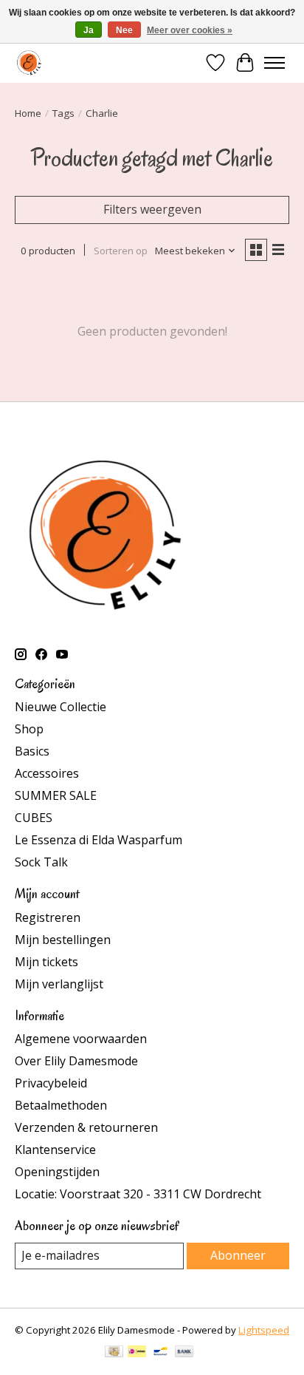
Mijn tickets (46, 962)
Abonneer (238, 1255)
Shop (29, 729)
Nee (124, 30)
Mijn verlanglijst (59, 984)
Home (28, 113)
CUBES (33, 817)
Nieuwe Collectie (60, 707)
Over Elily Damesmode (76, 1061)
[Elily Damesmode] (29, 62)
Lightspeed (263, 1330)
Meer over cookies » (189, 30)
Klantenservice (55, 1149)
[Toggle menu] (274, 63)
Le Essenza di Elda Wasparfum (98, 840)
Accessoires (47, 773)
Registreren (47, 917)
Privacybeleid (51, 1083)
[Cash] (114, 1352)
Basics (32, 751)
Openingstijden (57, 1172)
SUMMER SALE (56, 795)
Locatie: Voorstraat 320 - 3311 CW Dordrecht (138, 1194)
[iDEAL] (137, 1352)
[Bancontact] (160, 1352)
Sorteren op (121, 250)
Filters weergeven (152, 209)
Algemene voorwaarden (81, 1039)
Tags (63, 113)
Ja (88, 30)
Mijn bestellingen (63, 939)
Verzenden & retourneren (86, 1127)
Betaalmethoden (61, 1105)
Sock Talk (41, 862)
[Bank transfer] (184, 1352)
